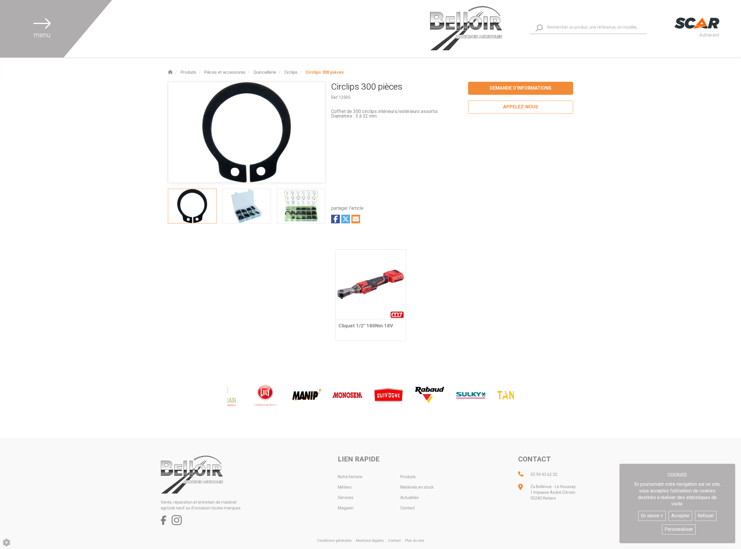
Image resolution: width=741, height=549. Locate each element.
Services (345, 497)
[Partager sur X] (345, 219)
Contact (407, 508)
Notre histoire (350, 476)
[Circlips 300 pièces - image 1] (192, 206)
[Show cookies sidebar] (6, 542)
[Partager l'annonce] (355, 219)
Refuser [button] (706, 515)
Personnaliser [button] (679, 529)
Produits (408, 476)
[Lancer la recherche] (539, 27)
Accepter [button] (680, 515)
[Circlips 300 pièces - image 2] (246, 206)
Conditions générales (334, 541)
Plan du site (414, 541)
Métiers (345, 487)
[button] (325, 72)
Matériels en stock (417, 487)
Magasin (345, 508)
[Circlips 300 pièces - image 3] (301, 206)
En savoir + (652, 515)
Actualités (409, 497)
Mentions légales (370, 541)
